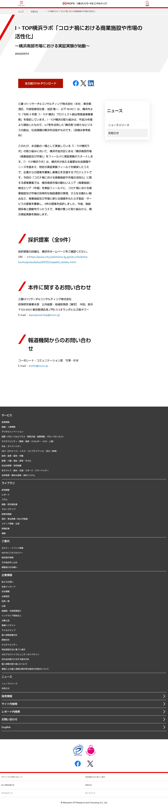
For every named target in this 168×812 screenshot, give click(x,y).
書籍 (4, 533)
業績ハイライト (8, 625)
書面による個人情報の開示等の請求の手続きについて (25, 669)
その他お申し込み (9, 562)
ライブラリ (8, 483)
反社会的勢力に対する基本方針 (15, 659)
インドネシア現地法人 (11, 615)
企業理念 (6, 596)
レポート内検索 (11, 711)
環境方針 (6, 640)
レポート (6, 494)
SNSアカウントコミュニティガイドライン (20, 654)
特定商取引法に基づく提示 (95, 777)
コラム (5, 499)
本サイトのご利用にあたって (12, 777)
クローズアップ (8, 509)
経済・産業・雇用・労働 (12, 456)
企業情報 (7, 575)
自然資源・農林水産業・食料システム (18, 475)
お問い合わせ (9, 719)
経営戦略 (6, 422)
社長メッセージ (8, 586)
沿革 (4, 606)
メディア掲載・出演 (10, 523)
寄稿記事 (6, 528)
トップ (21, 11)
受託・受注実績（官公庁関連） (15, 519)
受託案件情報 (7, 557)
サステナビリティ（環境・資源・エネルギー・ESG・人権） (28, 441)
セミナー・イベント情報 (12, 548)
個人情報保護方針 (9, 635)
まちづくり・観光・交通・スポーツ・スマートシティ (25, 470)
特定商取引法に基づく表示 (13, 649)
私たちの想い (7, 582)
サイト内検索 (9, 703)
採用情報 (7, 696)
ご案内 (6, 541)
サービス (7, 415)
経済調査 (6, 490)
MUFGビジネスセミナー (12, 553)
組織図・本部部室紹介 (11, 611)
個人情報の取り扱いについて (14, 664)
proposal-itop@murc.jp (45, 314)
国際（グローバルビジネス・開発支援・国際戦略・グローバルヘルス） (33, 436)
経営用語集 (6, 514)
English (6, 727)
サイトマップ (90, 793)
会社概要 (6, 591)
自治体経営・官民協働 (11, 465)
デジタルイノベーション (12, 431)
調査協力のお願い (9, 567)
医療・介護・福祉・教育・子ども (16, 461)
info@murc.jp (39, 365)
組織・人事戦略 (8, 427)
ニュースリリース (118, 125)
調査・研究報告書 (9, 504)
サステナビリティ (9, 645)
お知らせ (34, 11)
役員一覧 (6, 601)
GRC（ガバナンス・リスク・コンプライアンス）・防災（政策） (30, 451)
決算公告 (6, 620)
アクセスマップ (8, 630)
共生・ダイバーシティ (11, 446)
